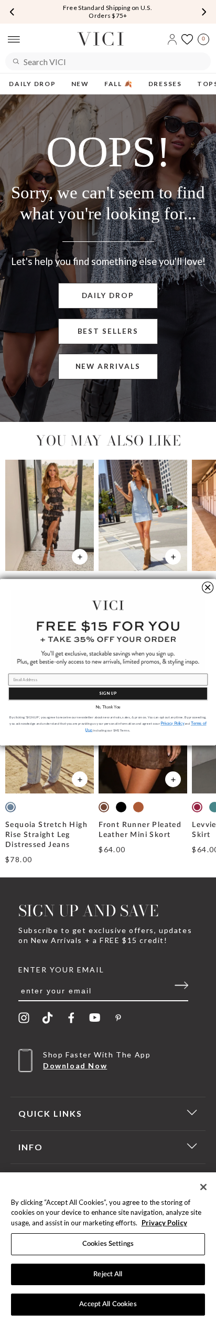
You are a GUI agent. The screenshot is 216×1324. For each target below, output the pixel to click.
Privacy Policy (164, 1223)
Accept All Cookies (107, 1304)
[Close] (203, 1187)
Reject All (107, 1274)
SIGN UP (107, 693)
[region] (108, 1248)
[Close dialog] (207, 586)
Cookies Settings (108, 1244)
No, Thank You (108, 706)
